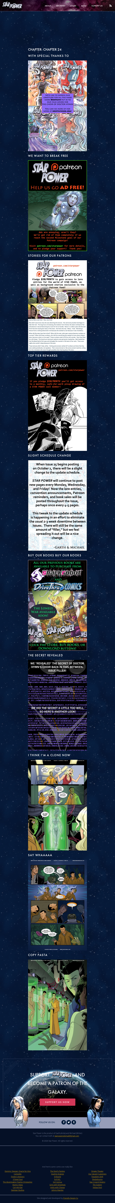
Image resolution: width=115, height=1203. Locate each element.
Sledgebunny (97, 1179)
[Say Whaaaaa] (57, 950)
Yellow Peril (97, 1187)
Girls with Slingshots (57, 1185)
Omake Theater (97, 1171)
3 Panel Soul (18, 1179)
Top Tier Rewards (43, 356)
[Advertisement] (57, 29)
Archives (60, 6)
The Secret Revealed (45, 655)
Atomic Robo (17, 1185)
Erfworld (57, 1176)
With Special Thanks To (48, 56)
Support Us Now (57, 1102)
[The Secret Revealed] (57, 750)
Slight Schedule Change (49, 455)
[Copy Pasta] (57, 1049)
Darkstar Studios (17, 1190)
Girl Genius (57, 1182)
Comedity (17, 1174)
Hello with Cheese (57, 1187)
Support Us (97, 6)
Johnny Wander (58, 1190)
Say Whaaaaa (40, 855)
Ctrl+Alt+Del (17, 1187)
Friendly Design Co (70, 1198)
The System (97, 1185)
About (48, 6)
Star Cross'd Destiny (97, 1182)
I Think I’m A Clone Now (49, 755)
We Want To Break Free (48, 156)
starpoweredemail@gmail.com (67, 1136)
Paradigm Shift (97, 1176)
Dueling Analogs (57, 1174)
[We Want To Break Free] (57, 250)
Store (73, 6)
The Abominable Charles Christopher (17, 1182)
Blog (83, 6)
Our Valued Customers (97, 1174)
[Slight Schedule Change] (57, 550)
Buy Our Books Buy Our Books (54, 555)
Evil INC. (57, 1179)
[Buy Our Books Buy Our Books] (57, 650)
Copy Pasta (38, 955)
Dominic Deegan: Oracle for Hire (18, 1171)
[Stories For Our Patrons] (57, 350)
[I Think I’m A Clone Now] (57, 850)
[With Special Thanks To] (57, 150)
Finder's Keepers (17, 1176)
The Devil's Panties (57, 1171)
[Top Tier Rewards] (57, 450)
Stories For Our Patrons (50, 256)
